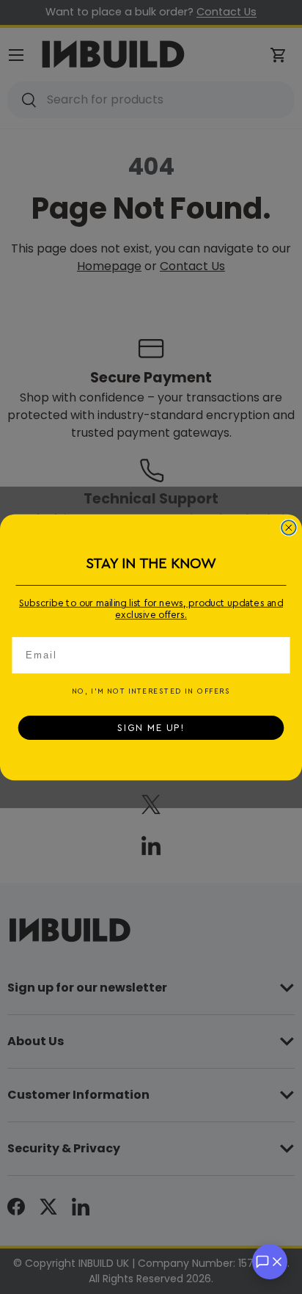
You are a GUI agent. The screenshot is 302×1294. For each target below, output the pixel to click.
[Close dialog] (288, 527)
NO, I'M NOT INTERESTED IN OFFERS (151, 691)
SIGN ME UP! (151, 728)
